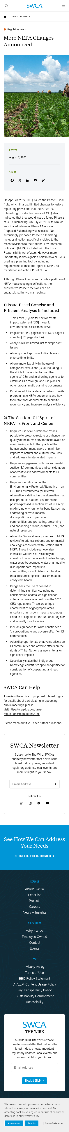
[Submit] (55, 784)
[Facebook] (39, 803)
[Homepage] (34, 6)
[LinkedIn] (22, 803)
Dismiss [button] (32, 1123)
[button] (52, 1123)
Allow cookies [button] (14, 1123)
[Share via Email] (35, 180)
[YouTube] (47, 803)
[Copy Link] (43, 180)
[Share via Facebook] (12, 180)
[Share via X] (20, 180)
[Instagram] (30, 803)
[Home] (5, 16)
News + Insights (20, 16)
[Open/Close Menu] (63, 6)
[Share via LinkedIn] (28, 180)
